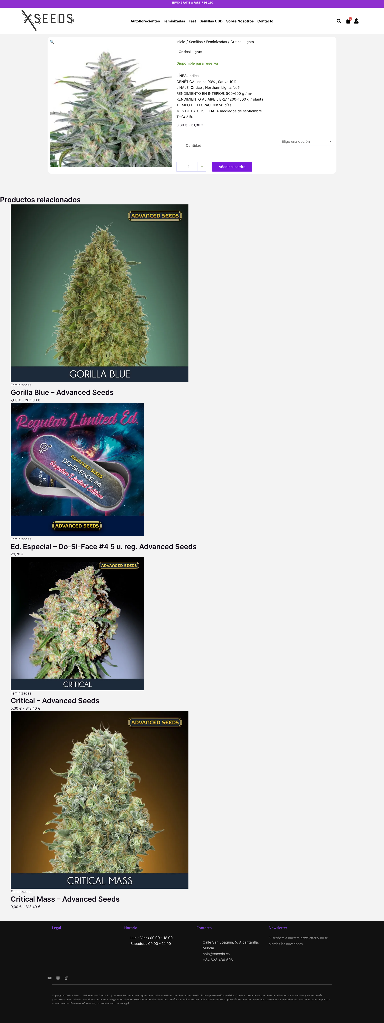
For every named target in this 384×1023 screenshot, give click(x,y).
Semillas (196, 42)
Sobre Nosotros (240, 21)
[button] (338, 21)
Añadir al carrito (232, 166)
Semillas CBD (211, 21)
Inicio (180, 42)
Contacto (265, 21)
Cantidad (193, 145)
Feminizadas (174, 21)
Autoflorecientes (145, 21)
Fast (192, 21)
